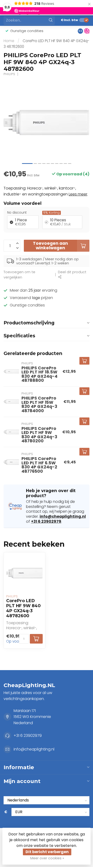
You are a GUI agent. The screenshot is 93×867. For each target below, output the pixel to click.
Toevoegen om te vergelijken (19, 275)
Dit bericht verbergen (47, 852)
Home (9, 40)
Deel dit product (72, 272)
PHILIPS (9, 74)
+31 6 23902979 (46, 521)
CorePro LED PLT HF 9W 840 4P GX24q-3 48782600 (23, 608)
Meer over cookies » (47, 858)
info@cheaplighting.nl (63, 516)
